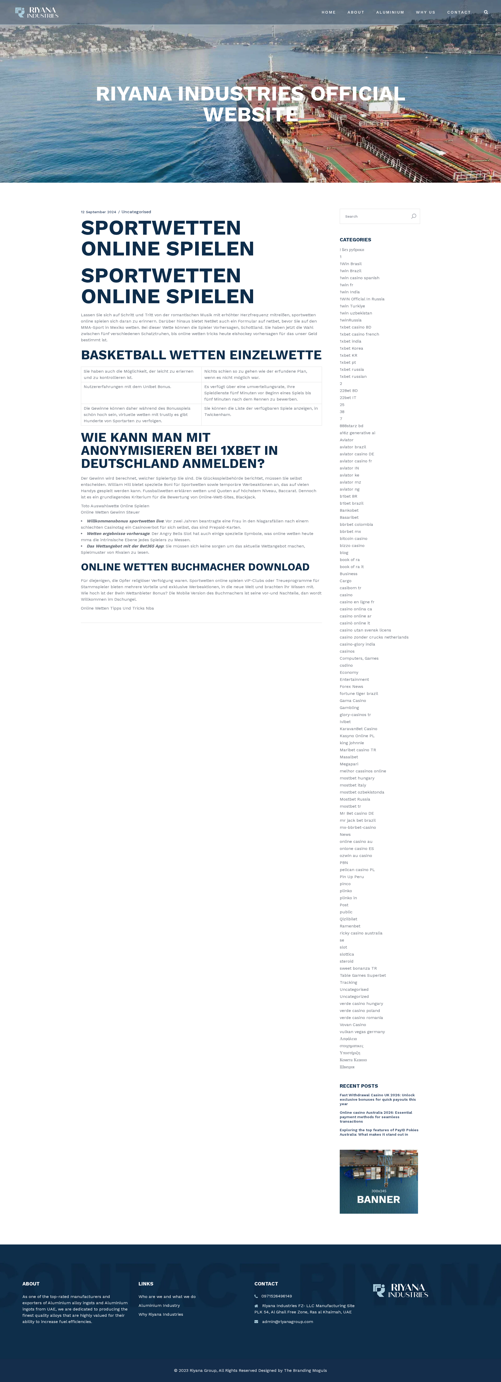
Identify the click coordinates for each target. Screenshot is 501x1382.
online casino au (356, 841)
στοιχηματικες (351, 1045)
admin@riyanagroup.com (287, 1321)
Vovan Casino (353, 1024)
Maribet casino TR (358, 749)
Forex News (351, 686)
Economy (349, 672)
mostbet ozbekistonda (362, 792)
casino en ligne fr (357, 601)
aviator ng (350, 489)
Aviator (347, 439)
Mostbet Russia (355, 799)
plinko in (348, 897)
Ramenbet (350, 926)
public (346, 911)
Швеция (347, 1066)
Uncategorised (354, 989)
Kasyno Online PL (357, 735)
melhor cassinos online (363, 771)
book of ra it (352, 566)
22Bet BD (349, 390)
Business (348, 573)
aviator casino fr (356, 460)
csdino (346, 665)
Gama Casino (353, 700)
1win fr (346, 284)
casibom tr (350, 587)
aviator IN (349, 468)
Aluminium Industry (159, 1305)
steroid (347, 961)
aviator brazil (353, 446)
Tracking (348, 982)
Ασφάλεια (348, 1038)
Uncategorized (354, 996)
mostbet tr (350, 806)
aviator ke (349, 475)
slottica (347, 954)
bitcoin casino (353, 538)
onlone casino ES (357, 848)
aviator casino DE (357, 453)
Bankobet (349, 510)
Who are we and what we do (167, 1296)
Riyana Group (203, 1370)
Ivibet (345, 721)
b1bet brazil (351, 503)
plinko (346, 890)
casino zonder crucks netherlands (374, 637)
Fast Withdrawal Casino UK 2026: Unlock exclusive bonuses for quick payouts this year (378, 1099)
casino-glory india (357, 644)
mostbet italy (353, 785)
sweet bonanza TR (358, 968)
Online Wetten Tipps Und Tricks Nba (117, 608)
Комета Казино (353, 1059)
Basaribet (349, 517)
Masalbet (349, 756)
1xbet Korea (351, 348)
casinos (347, 651)
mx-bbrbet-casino (358, 827)
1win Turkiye (352, 305)
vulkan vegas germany (362, 1031)
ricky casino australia (361, 933)
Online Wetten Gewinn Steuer (110, 512)
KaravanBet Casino (358, 728)
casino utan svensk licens (365, 630)
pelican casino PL (357, 869)
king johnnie (352, 742)
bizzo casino (352, 545)
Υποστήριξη (350, 1052)
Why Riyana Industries (161, 1314)
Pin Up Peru (352, 876)
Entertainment (354, 679)
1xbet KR (348, 355)
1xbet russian (353, 376)
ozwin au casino (356, 855)
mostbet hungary (357, 778)
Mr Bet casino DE (357, 813)
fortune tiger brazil (359, 693)
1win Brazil (350, 270)
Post (344, 904)
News (345, 834)
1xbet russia (352, 369)
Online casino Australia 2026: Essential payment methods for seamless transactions (376, 1116)
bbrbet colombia (356, 524)
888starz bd (351, 425)
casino (346, 594)
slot (343, 947)
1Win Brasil (351, 263)
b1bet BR (348, 496)
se (342, 940)
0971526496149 (276, 1296)
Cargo (345, 580)
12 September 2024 (98, 212)
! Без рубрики (352, 249)
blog (344, 552)
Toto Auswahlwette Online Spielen (115, 505)
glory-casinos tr (355, 714)
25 (342, 404)
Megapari (349, 763)
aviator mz (350, 482)
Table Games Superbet (363, 975)
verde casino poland (360, 1010)
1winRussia (351, 320)
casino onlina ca (356, 608)
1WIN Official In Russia (362, 298)
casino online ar (356, 615)
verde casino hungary (361, 1003)
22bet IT (348, 397)
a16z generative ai (357, 432)
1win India (350, 291)
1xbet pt (348, 362)
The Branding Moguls (305, 1370)
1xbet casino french (359, 334)
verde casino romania (361, 1017)
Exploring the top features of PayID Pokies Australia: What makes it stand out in (379, 1132)
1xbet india (350, 341)
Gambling (349, 707)
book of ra (350, 559)
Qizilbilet (348, 918)
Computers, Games (359, 658)
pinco (345, 883)
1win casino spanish (359, 277)
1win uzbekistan (356, 313)
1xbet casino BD (355, 327)
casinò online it (355, 623)
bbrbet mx (350, 531)
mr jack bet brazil (358, 820)
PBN (344, 862)
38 (342, 411)
